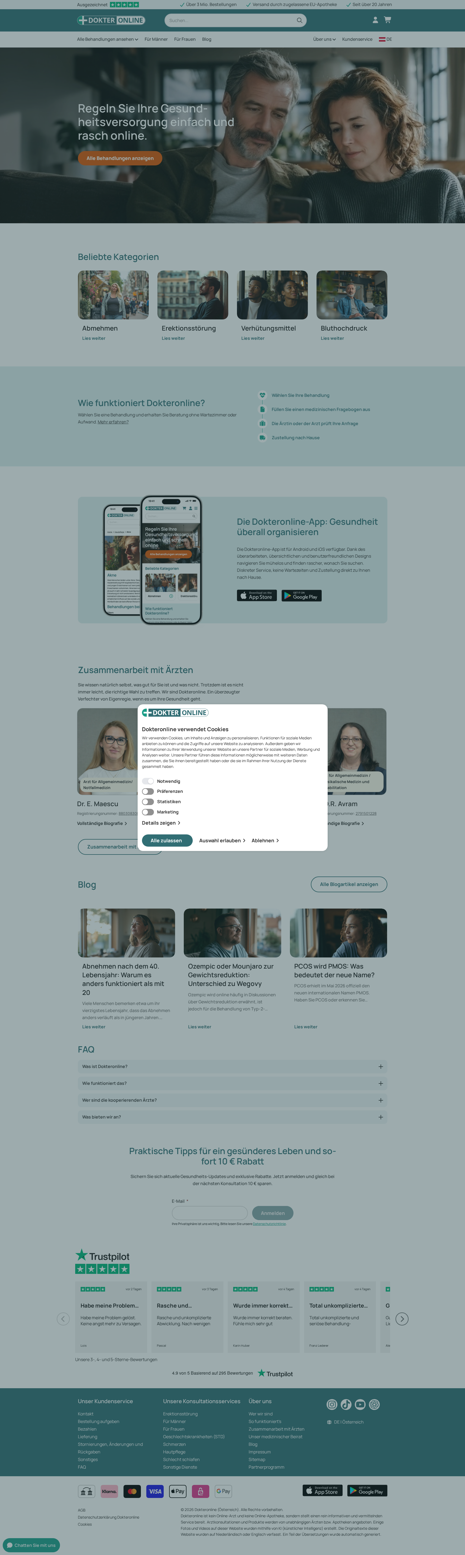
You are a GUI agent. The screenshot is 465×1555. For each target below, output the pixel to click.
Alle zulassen (166, 840)
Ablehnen (263, 840)
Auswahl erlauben (220, 840)
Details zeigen (159, 823)
